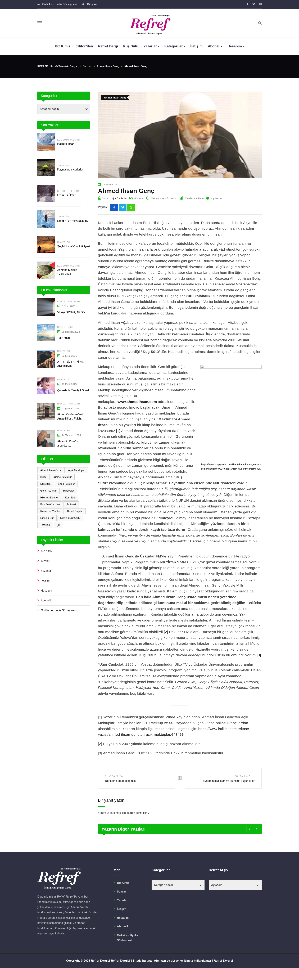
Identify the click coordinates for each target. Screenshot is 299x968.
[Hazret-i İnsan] (46, 142)
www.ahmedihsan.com (137, 402)
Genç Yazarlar (48, 490)
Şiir (58, 524)
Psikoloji (63, 379)
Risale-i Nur (65, 327)
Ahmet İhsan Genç (51, 470)
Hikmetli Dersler (49, 497)
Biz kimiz (62, 46)
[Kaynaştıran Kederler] (46, 167)
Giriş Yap (92, 4)
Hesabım (235, 46)
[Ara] (260, 23)
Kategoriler (173, 46)
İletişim (196, 46)
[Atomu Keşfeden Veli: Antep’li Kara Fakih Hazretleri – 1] (46, 411)
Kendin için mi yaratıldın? (72, 220)
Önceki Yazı (116, 776)
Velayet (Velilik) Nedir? (71, 312)
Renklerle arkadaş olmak (120, 780)
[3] (259, 655)
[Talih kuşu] (46, 332)
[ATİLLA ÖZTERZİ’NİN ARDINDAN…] (46, 359)
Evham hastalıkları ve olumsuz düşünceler (229, 780)
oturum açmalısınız (138, 812)
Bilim (43, 476)
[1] (118, 431)
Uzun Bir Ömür (66, 195)
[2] (166, 632)
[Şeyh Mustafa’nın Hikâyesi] (46, 244)
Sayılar (45, 560)
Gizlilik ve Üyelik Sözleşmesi (59, 4)
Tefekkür (63, 165)
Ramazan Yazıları (50, 511)
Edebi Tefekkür (66, 483)
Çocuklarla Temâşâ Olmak (73, 390)
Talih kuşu (63, 337)
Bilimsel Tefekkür (69, 191)
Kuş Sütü (130, 46)
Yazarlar (150, 46)
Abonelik (215, 46)
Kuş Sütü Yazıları (68, 140)
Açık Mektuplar (76, 470)
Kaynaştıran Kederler (70, 169)
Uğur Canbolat (119, 198)
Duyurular (45, 483)
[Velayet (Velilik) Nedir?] (46, 307)
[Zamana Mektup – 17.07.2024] (46, 270)
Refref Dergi (108, 46)
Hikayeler (63, 242)
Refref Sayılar (75, 511)
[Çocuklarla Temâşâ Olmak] (46, 385)
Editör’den (84, 46)
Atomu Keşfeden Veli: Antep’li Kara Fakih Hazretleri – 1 (70, 418)
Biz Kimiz (46, 550)
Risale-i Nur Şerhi (68, 301)
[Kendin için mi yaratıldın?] (46, 219)
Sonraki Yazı (243, 776)
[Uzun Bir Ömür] (46, 193)
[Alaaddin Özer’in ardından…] (46, 438)
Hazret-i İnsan (66, 143)
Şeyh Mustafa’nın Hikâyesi (73, 246)
